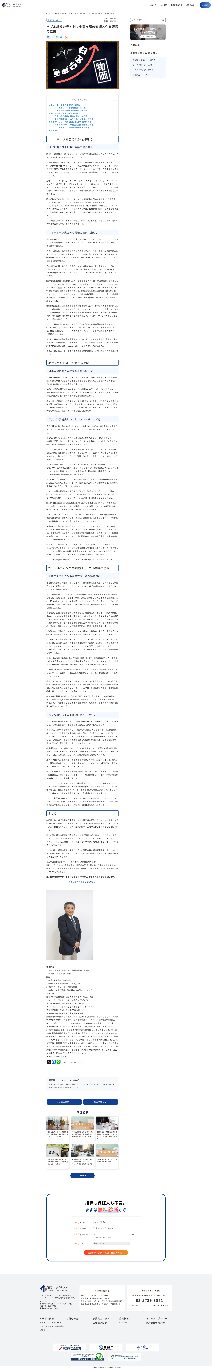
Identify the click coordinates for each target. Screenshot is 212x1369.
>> (101, 1102)
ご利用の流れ (191, 5)
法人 (96, 1222)
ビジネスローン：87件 (142, 64)
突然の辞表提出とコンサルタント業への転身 (74, 119)
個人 (104, 1222)
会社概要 (163, 5)
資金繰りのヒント (68, 13)
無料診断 (205, 5)
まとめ (54, 130)
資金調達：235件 (140, 74)
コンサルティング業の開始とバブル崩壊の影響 (71, 121)
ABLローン (44, 1330)
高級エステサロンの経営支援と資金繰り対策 (74, 124)
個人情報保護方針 (155, 1322)
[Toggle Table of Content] (113, 100)
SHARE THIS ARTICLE (71, 1062)
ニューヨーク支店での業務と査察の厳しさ (73, 110)
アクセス (123, 1326)
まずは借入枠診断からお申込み (82, 881)
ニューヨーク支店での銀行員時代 (65, 105)
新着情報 (56, 13)
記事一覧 (83, 1175)
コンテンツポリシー (156, 1318)
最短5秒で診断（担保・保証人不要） (106, 1253)
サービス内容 (151, 5)
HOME (48, 13)
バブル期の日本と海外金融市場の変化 (71, 107)
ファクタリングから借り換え (52, 1326)
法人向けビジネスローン (50, 1322)
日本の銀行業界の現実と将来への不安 (71, 116)
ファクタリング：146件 (142, 69)
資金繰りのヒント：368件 (143, 59)
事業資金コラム (176, 5)
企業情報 (123, 1322)
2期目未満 (99, 1228)
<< (64, 1102)
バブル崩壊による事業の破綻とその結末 (72, 127)
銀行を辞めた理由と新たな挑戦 (64, 113)
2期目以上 (111, 1228)
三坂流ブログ (100, 1322)
